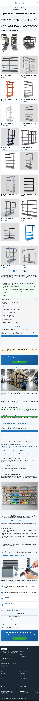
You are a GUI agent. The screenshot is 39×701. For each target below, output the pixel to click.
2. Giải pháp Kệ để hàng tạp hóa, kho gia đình (10, 313)
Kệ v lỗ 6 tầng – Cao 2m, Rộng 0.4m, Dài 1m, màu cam (9, 100)
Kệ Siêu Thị (22, 654)
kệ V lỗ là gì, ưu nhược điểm (11, 446)
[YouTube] (4, 666)
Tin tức (2, 676)
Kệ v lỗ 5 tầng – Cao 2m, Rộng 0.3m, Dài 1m (8, 218)
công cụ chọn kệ (30, 29)
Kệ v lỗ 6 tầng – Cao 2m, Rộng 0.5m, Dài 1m (8, 75)
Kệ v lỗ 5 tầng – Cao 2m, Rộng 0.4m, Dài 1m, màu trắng (9, 195)
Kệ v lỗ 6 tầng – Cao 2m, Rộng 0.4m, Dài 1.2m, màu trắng (9, 124)
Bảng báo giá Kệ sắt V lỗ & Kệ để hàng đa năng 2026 (11, 302)
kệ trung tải (27, 428)
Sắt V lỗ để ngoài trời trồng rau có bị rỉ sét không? (9, 624)
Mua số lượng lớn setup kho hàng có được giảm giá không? (10, 627)
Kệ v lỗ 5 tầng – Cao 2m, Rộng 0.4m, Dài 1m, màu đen (28, 195)
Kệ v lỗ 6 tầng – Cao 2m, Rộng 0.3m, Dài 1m (28, 123)
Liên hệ (2, 678)
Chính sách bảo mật (23, 680)
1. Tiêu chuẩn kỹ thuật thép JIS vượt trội (9, 305)
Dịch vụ (2, 675)
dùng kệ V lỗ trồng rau (26, 517)
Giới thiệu (2, 671)
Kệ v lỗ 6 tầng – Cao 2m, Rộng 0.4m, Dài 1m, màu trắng (28, 76)
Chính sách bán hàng (23, 671)
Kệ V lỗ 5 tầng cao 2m (10, 447)
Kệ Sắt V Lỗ (22, 651)
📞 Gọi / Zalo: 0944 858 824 (19, 361)
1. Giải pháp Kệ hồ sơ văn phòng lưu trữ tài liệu (10, 312)
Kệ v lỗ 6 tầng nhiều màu (5, 147)
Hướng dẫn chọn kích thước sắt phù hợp (9, 316)
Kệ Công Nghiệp (23, 656)
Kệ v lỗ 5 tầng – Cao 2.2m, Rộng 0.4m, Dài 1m (9, 242)
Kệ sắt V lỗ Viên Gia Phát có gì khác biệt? (9, 303)
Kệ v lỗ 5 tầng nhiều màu (25, 242)
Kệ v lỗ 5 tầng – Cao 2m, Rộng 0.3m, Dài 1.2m (28, 218)
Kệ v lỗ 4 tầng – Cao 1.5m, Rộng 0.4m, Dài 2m (28, 265)
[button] (1, 3)
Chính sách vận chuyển (24, 675)
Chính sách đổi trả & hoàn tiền (25, 676)
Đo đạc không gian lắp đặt (7, 319)
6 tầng (16, 427)
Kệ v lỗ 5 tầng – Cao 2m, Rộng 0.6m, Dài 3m (28, 147)
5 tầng (13, 427)
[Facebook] (2, 666)
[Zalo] (7, 666)
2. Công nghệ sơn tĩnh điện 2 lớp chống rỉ (9, 306)
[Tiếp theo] (25, 271)
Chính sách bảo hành (23, 678)
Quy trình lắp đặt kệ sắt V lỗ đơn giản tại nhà (10, 322)
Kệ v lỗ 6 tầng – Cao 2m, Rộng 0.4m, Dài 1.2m (28, 99)
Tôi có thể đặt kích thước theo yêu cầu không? (8, 619)
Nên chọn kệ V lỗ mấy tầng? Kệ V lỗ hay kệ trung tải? (11, 309)
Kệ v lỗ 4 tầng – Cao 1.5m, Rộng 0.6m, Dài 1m (9, 265)
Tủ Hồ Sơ (21, 658)
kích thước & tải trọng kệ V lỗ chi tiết (23, 446)
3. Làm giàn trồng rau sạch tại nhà (8, 315)
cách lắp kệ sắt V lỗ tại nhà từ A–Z (13, 610)
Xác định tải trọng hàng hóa (7, 318)
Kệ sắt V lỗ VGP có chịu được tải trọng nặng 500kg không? (10, 616)
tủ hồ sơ (28, 470)
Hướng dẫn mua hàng (23, 673)
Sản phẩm (16, 7)
